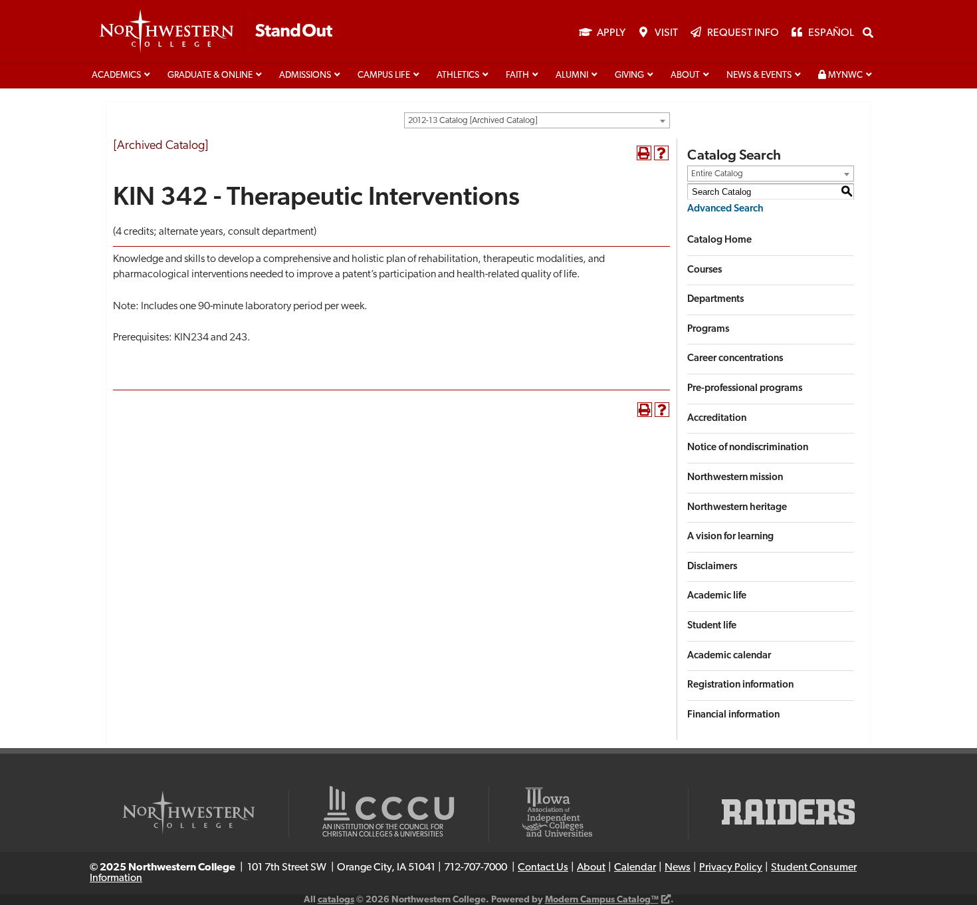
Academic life (716, 596)
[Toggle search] (868, 33)
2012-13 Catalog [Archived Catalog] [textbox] (472, 120)
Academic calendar (729, 656)
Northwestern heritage (737, 508)
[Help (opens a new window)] (661, 153)
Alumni (572, 75)
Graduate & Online (210, 75)
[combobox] (537, 120)
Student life (711, 626)
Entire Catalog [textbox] (717, 174)
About (685, 75)
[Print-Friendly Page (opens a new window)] (644, 153)
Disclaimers (712, 567)
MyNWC (844, 75)
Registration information (740, 685)
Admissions (305, 75)
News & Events (759, 75)
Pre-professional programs (744, 389)
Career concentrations (735, 359)
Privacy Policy (730, 867)
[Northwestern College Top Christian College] (216, 32)
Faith (517, 75)
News (678, 867)
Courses (704, 270)
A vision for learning (730, 537)
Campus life (384, 75)
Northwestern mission (735, 478)
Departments (715, 300)
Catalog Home (719, 240)
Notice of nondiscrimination (747, 448)
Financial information (733, 715)
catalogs (336, 900)
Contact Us (543, 867)
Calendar (635, 867)
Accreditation (716, 419)
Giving (629, 75)
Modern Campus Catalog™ (602, 900)
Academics (116, 75)
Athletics (458, 75)
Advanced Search (725, 209)
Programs (708, 329)
